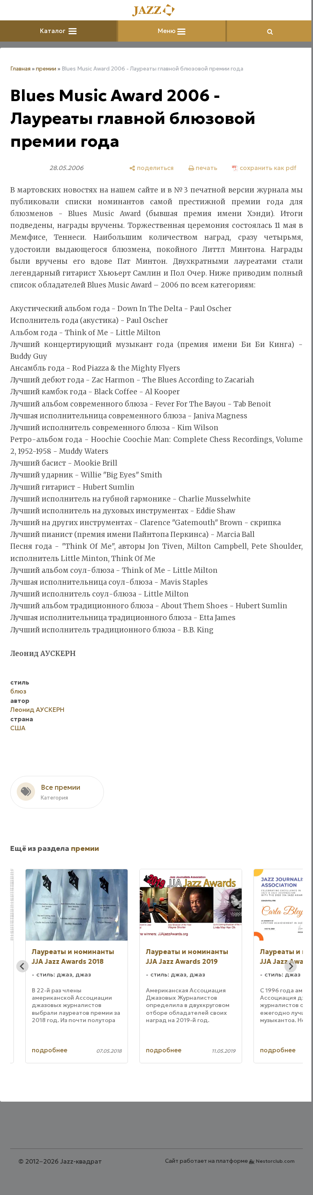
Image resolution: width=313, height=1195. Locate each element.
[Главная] (153, 11)
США (17, 728)
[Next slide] (284, 966)
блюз (18, 691)
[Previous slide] (22, 966)
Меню (164, 31)
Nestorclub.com (269, 1161)
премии (46, 68)
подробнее (49, 1050)
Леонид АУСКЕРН (37, 709)
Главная (20, 68)
